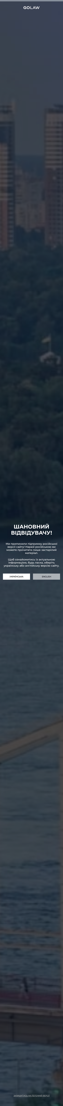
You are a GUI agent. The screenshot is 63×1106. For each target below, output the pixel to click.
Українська (16, 576)
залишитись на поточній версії (31, 1095)
